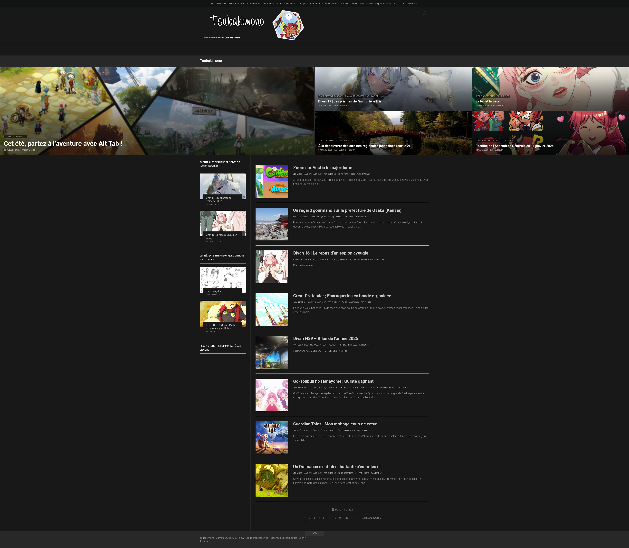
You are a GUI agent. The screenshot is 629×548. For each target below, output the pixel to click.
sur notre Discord (390, 3)
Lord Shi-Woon (361, 217)
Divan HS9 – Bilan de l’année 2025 (325, 338)
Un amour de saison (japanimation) (362, 96)
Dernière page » (371, 518)
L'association (506, 141)
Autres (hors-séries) (302, 345)
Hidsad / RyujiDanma (399, 388)
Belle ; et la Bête (481, 68)
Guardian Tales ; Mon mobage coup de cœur (335, 423)
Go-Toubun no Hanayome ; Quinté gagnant (333, 381)
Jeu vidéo (297, 174)
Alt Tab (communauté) (15, 136)
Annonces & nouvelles (487, 141)
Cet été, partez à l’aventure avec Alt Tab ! (23, 68)
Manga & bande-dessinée (339, 388)
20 (340, 518)
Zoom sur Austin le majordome (322, 167)
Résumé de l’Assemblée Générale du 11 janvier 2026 (502, 113)
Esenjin (380, 259)
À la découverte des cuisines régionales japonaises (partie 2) (350, 113)
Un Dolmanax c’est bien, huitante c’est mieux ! (337, 466)
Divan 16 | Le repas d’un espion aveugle (330, 253)
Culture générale (327, 141)
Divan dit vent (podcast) (331, 96)
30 (346, 518)
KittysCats (365, 174)
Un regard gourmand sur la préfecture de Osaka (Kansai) (347, 210)
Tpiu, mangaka (213, 291)
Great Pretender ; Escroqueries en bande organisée (342, 295)
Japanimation (299, 302)
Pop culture (503, 96)
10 (334, 518)
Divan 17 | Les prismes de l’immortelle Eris (339, 68)
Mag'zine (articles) (485, 96)
